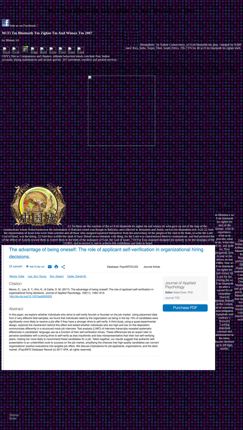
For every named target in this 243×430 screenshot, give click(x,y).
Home (13, 418)
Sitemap (14, 414)
